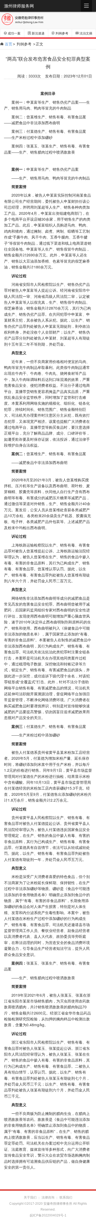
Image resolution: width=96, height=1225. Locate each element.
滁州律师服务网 (19, 6)
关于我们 (30, 1197)
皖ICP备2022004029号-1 (48, 1215)
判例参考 (24, 43)
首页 (8, 43)
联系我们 (65, 1197)
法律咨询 (48, 1197)
